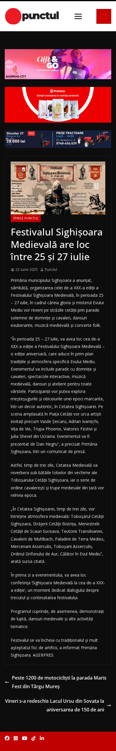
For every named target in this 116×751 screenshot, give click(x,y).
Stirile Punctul (25, 218)
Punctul (51, 269)
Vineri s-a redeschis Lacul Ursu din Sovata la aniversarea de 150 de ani (54, 705)
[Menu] (78, 16)
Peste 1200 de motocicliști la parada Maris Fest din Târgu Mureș (59, 682)
